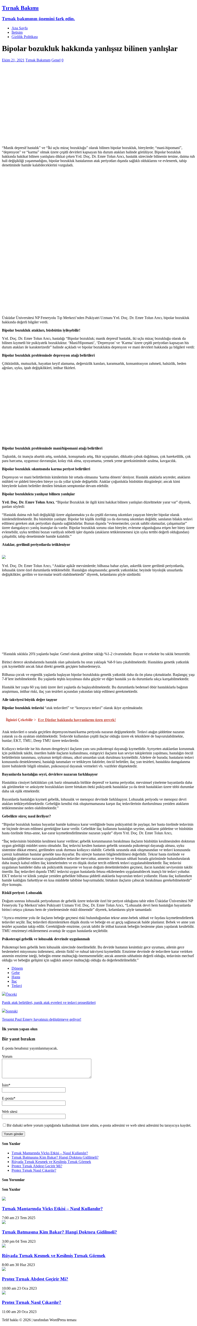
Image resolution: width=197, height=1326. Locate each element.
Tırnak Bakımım (37, 60)
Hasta (16, 977)
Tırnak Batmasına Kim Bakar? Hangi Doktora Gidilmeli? (55, 1157)
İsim (5, 1085)
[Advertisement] (98, 108)
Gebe (16, 973)
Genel (56, 60)
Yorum (7, 1056)
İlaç (14, 981)
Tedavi (17, 986)
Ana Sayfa (20, 28)
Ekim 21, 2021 (13, 60)
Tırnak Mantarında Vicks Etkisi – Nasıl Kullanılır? (50, 1153)
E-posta (7, 1098)
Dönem (17, 968)
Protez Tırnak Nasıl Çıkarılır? (34, 1170)
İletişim (17, 32)
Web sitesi (9, 1112)
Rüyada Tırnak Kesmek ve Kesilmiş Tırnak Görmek (51, 1162)
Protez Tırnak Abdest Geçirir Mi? (37, 1166)
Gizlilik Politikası (25, 37)
